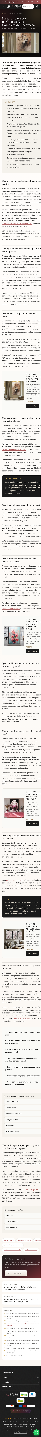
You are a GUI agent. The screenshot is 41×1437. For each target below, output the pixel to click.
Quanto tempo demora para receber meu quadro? (22, 1067)
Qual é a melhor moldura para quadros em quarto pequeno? (22, 1041)
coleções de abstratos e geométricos (17, 224)
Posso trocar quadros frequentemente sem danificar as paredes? (21, 1058)
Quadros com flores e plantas (14, 450)
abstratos (27, 1018)
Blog (4, 14)
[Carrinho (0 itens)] (37, 6)
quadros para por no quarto (12, 1249)
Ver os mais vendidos (16, 1272)
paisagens (17, 1018)
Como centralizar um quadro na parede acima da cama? (21, 1049)
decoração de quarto (24, 1239)
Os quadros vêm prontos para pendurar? (23, 1075)
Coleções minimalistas (11, 609)
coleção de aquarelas (14, 880)
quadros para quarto (29, 1189)
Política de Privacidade (22, 1432)
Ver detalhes (32, 406)
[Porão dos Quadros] (16, 6)
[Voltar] (4, 6)
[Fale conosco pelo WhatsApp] (35, 1432)
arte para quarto (9, 1239)
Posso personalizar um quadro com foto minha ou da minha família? (22, 1082)
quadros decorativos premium (13, 1244)
